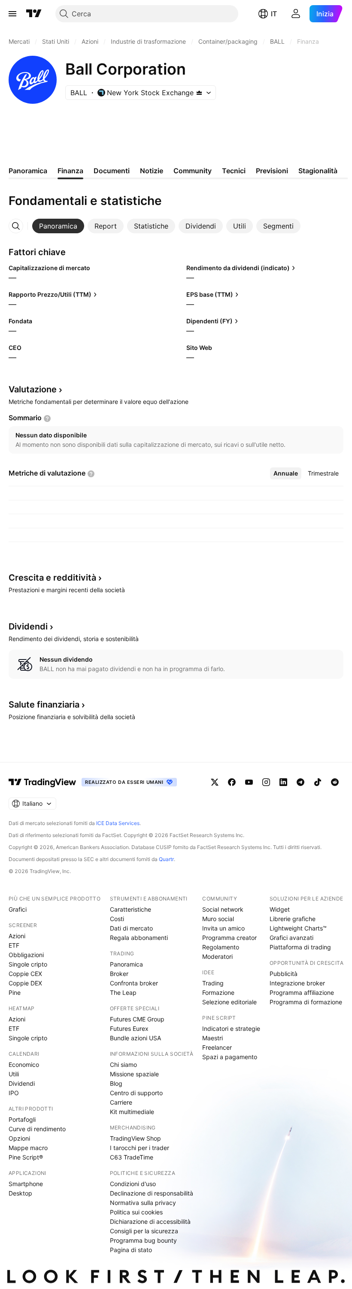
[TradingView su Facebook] (232, 782)
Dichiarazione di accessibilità (150, 1221)
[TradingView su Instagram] (266, 782)
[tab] (58, 226)
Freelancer (217, 1047)
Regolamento (220, 947)
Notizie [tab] (151, 170)
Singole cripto (28, 964)
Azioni (17, 936)
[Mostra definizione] (47, 418)
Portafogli (22, 1119)
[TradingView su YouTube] (249, 782)
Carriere (121, 1102)
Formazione (218, 992)
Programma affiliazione (302, 992)
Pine (15, 992)
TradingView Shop (135, 1138)
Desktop (20, 1193)
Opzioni (19, 1138)
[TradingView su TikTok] (318, 782)
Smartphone (26, 1183)
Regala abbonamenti (139, 937)
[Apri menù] (12, 13)
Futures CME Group (137, 1019)
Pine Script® (26, 1157)
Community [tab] (192, 170)
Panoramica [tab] (28, 170)
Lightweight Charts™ (298, 928)
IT (274, 13)
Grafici (18, 909)
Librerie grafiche (293, 918)
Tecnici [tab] (234, 170)
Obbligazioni (26, 954)
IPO (14, 1092)
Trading (213, 983)
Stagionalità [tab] (317, 170)
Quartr (166, 859)
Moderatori (217, 956)
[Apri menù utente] (295, 13)
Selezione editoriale (229, 1002)
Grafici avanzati (291, 937)
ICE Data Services (118, 823)
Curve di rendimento (37, 1128)
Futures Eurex (129, 1028)
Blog (116, 1083)
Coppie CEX (25, 973)
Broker (119, 973)
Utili (14, 1074)
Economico (24, 1064)
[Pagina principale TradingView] (34, 14)
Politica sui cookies (136, 1212)
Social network (222, 909)
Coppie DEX (25, 983)
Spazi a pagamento (229, 1056)
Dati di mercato (131, 928)
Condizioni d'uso (133, 1183)
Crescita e (52, 577)
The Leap (123, 992)
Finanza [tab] (70, 170)
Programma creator (229, 937)
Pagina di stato (131, 1249)
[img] (199, 92)
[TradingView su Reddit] (335, 782)
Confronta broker (134, 983)
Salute (44, 704)
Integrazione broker (297, 983)
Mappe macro (28, 1147)
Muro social (218, 918)
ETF (14, 945)
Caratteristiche (130, 909)
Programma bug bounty (143, 1240)
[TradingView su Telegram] (300, 782)
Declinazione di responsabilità (151, 1193)
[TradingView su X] (215, 782)
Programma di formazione (306, 1002)
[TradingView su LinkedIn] (283, 782)
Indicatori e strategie (231, 1028)
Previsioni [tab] (272, 170)
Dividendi (22, 1083)
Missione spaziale (134, 1074)
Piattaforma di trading (300, 947)
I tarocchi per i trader (139, 1147)
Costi (117, 918)
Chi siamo (123, 1064)
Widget (280, 909)
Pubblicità (283, 973)
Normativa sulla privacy (143, 1202)
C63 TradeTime (131, 1157)
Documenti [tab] (112, 170)
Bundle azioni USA (135, 1038)
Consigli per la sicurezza (144, 1231)
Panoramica (126, 964)
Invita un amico (223, 928)
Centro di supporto (136, 1092)
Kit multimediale (132, 1111)
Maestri (212, 1038)
